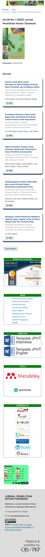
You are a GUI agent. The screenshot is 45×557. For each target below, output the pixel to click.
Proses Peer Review (20, 308)
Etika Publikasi (18, 311)
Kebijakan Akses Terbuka (22, 314)
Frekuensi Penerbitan (20, 302)
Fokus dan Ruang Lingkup (22, 299)
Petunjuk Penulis (18, 305)
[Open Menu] (2, 2)
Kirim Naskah (11, 248)
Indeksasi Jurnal (18, 317)
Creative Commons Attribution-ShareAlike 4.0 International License (19, 527)
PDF (10, 103)
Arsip (13, 9)
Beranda (5, 9)
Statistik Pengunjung (20, 320)
